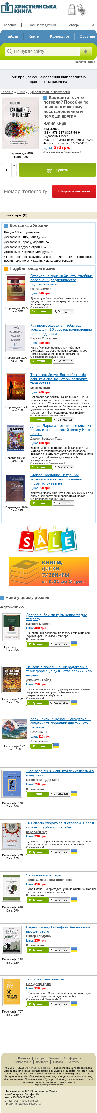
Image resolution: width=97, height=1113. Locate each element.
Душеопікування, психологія (49, 92)
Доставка (42, 1062)
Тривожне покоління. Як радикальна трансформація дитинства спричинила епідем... (59, 671)
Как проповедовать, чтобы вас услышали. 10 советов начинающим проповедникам (61, 329)
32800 (54, 129)
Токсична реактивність (45, 979)
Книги (34, 36)
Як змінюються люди (43, 875)
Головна (10, 25)
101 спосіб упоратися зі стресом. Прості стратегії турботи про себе (60, 825)
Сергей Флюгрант (43, 338)
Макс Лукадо (40, 388)
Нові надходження (42, 25)
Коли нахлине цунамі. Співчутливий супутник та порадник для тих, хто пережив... (60, 723)
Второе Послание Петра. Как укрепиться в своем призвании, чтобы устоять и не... (56, 479)
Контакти (73, 1062)
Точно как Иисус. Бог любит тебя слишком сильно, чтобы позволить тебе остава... (59, 379)
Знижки (54, 1058)
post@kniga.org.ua (26, 1100)
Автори (74, 25)
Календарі (59, 36)
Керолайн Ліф (36, 832)
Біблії (13, 36)
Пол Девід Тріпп (61, 880)
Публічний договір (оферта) (23, 1103)
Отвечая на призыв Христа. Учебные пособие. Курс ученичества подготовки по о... (61, 280)
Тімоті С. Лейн (36, 880)
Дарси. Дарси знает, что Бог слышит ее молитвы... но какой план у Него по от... (60, 429)
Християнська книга (37, 1067)
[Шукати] (85, 51)
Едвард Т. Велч (38, 624)
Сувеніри (88, 36)
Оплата (58, 1062)
